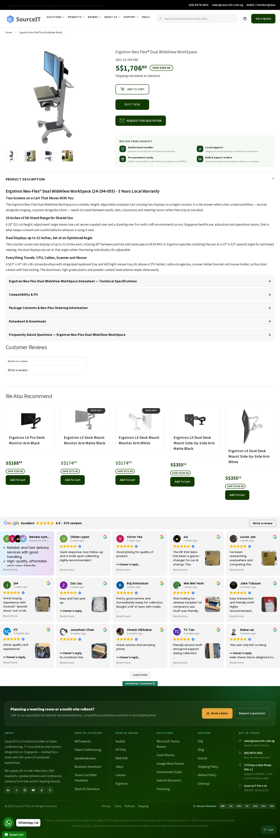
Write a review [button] (263, 523)
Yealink (120, 741)
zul (186, 537)
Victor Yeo (134, 537)
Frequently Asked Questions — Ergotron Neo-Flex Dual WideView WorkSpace (67, 334)
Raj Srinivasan (137, 583)
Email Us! (16, 834)
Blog (201, 750)
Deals (146, 17)
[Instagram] (24, 790)
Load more (140, 675)
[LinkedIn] (8, 790)
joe (16, 583)
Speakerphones (85, 758)
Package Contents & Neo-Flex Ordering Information (48, 308)
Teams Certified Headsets (85, 777)
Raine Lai (247, 630)
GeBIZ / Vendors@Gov (260, 5)
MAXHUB (121, 758)
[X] (49, 790)
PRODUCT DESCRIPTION (25, 179)
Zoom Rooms (166, 755)
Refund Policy (207, 775)
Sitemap (203, 783)
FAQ (200, 741)
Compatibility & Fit (23, 294)
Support (130, 17)
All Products (82, 741)
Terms (117, 806)
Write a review (17, 370)
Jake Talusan (250, 583)
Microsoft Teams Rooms (168, 744)
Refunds (130, 806)
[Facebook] (16, 790)
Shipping (121, 76)
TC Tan (189, 630)
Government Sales (169, 772)
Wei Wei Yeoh (194, 583)
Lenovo (120, 775)
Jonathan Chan (82, 630)
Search (202, 758)
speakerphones (29, 776)
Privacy (106, 806)
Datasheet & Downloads (27, 321)
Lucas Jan (248, 537)
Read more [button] (10, 569)
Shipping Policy (208, 767)
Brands (93, 17)
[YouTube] (33, 790)
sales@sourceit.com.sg (227, 5)
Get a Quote (263, 18)
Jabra (119, 767)
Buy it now (132, 104)
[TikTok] (41, 790)
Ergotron (121, 783)
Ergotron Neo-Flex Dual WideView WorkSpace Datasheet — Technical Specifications (73, 281)
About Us (110, 17)
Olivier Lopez (79, 537)
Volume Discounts (169, 780)
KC (16, 630)
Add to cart (18, 480)
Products (75, 17)
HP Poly (120, 750)
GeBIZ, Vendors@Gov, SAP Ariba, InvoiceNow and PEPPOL (157, 161)
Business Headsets (87, 767)
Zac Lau (76, 583)
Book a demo (219, 713)
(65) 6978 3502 (199, 5)
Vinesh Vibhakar (139, 630)
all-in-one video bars (33, 771)
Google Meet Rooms (170, 763)
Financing (163, 789)
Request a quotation (252, 713)
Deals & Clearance (86, 789)
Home (9, 32)
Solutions (54, 17)
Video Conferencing (87, 750)
